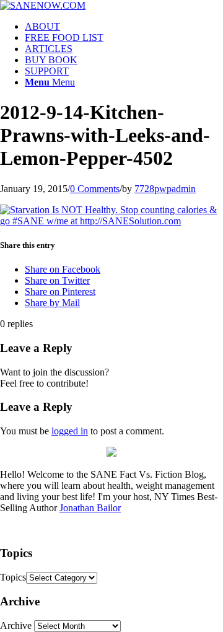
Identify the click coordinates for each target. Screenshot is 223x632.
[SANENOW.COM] (42, 5)
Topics (13, 577)
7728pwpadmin (165, 188)
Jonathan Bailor (90, 508)
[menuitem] (124, 26)
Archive (16, 625)
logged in (69, 431)
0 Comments (95, 188)
